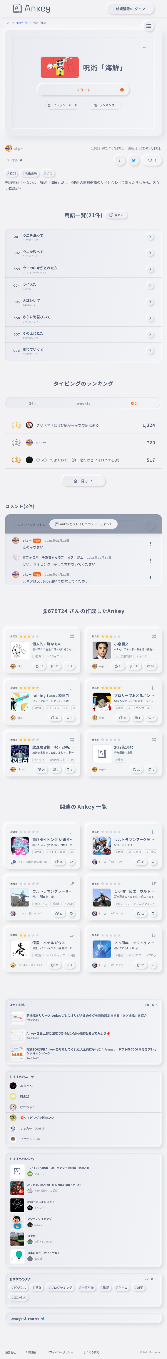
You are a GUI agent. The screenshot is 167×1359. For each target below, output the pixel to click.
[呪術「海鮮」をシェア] (134, 160)
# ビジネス (19, 1287)
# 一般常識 (86, 1287)
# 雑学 (139, 1287)
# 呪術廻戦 (30, 173)
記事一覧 (149, 1005)
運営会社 (10, 1352)
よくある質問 (91, 1352)
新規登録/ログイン (130, 8)
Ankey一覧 (22, 22)
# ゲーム (122, 1287)
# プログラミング (60, 1287)
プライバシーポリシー (60, 1352)
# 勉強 (37, 1287)
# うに (48, 173)
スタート (83, 89)
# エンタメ (19, 1297)
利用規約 (31, 1352)
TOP (7, 22)
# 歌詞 (11, 173)
